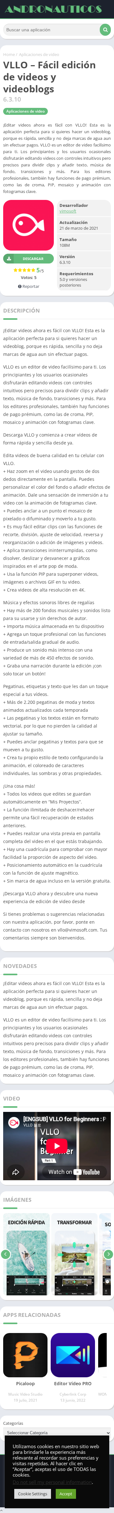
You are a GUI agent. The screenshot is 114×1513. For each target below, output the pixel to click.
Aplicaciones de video (39, 54)
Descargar (33, 258)
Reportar (30, 286)
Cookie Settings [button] (32, 1494)
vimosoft (68, 211)
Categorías (13, 1423)
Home (9, 54)
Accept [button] (66, 1494)
